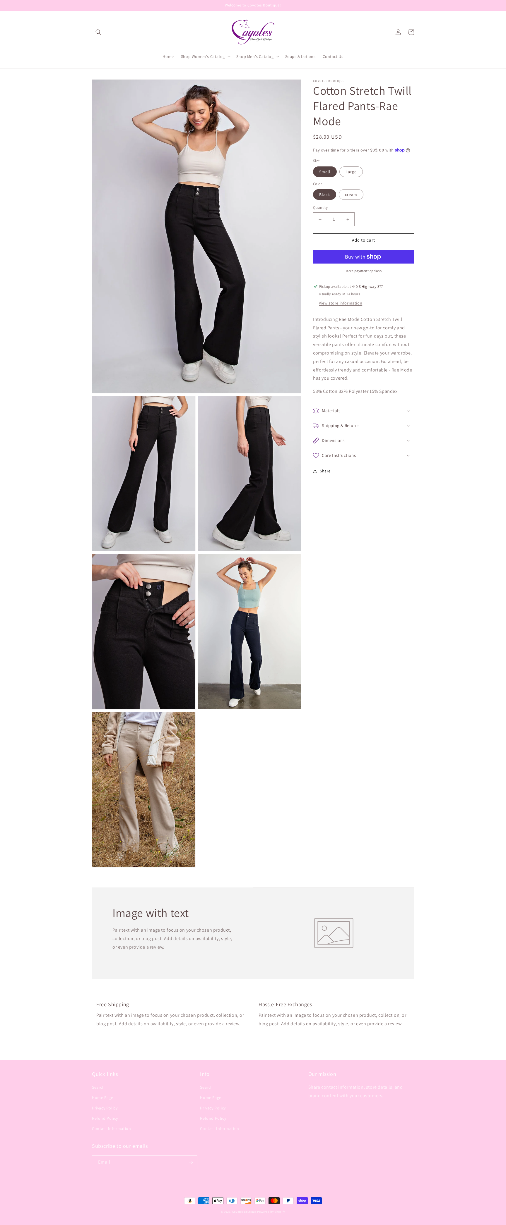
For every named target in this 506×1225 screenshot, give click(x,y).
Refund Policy (105, 1118)
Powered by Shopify (271, 1212)
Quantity (320, 207)
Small (325, 171)
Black (324, 194)
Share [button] (325, 471)
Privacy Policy (104, 1108)
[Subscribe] (190, 1162)
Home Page (102, 1097)
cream (351, 194)
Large (351, 171)
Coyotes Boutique (244, 1212)
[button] (98, 32)
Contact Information (111, 1128)
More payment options (364, 271)
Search (98, 1087)
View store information (340, 303)
